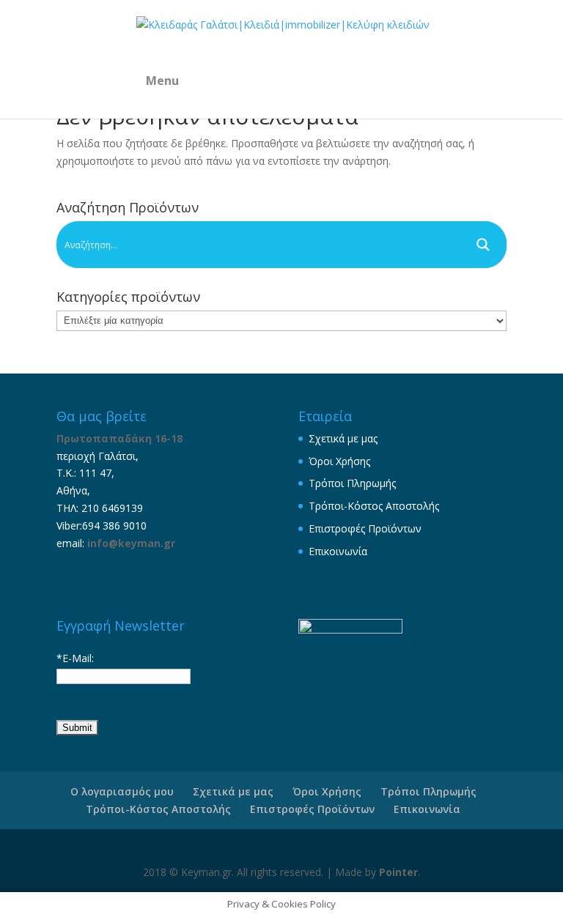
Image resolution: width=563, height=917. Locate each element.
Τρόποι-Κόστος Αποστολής (374, 506)
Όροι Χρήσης (339, 461)
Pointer (398, 872)
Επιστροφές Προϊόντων (365, 528)
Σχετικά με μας (343, 438)
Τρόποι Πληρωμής (352, 483)
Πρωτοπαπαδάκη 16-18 (119, 438)
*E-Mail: (75, 658)
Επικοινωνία (338, 551)
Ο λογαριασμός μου (122, 791)
